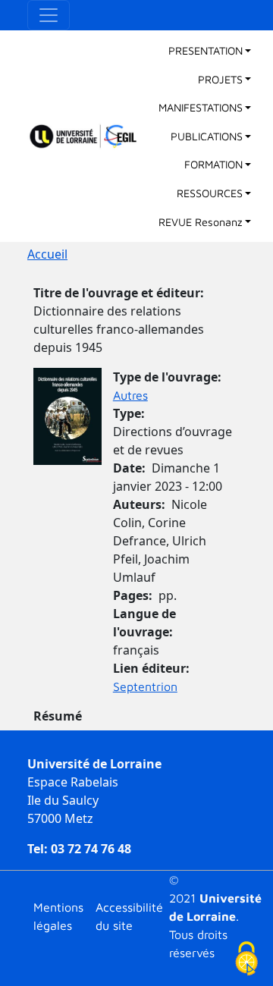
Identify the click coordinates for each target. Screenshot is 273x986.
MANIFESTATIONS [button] (200, 107)
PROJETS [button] (220, 79)
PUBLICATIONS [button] (207, 136)
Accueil (47, 254)
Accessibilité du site (129, 916)
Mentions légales (58, 916)
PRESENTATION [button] (205, 50)
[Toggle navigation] (48, 15)
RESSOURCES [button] (210, 193)
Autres (130, 395)
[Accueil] (89, 136)
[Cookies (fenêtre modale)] (246, 960)
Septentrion (145, 686)
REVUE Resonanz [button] (200, 221)
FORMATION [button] (213, 164)
